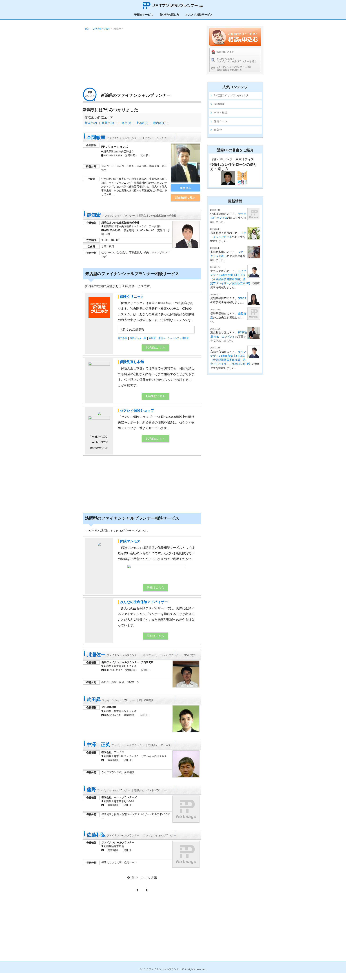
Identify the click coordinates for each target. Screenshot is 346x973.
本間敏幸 (127, 137)
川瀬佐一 (141, 654)
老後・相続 (220, 112)
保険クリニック (132, 296)
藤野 (128, 789)
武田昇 (120, 699)
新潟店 (152, 338)
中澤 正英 (129, 744)
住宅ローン (220, 121)
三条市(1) (125, 122)
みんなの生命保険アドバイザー (144, 602)
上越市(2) (142, 122)
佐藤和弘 (131, 834)
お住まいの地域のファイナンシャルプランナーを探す (235, 60)
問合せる (185, 188)
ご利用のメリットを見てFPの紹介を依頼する (235, 37)
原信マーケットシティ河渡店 (173, 338)
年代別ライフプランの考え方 (231, 95)
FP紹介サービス (143, 14)
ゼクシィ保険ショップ (137, 410)
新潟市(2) (91, 122)
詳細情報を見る (185, 197)
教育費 (218, 129)
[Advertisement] (142, 57)
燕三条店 (122, 338)
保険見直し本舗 (132, 362)
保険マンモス (130, 541)
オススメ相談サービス (198, 14)
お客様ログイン (235, 52)
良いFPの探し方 (169, 14)
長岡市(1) (108, 122)
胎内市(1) (159, 122)
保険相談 (219, 104)
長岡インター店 (138, 338)
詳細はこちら (157, 347)
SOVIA (242, 298)
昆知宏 (131, 214)
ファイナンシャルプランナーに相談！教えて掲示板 (235, 68)
